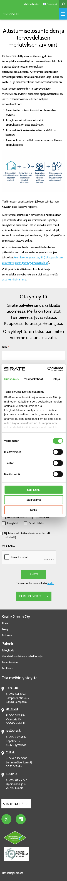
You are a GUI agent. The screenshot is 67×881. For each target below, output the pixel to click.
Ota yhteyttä (13, 803)
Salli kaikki (33, 489)
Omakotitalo (36, 523)
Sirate (5, 623)
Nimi (5, 347)
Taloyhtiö (12, 523)
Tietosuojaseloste (12, 873)
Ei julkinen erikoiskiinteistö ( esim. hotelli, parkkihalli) (27, 535)
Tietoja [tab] (55, 378)
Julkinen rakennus (17, 517)
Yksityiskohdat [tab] (33, 378)
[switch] (58, 452)
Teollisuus (43, 517)
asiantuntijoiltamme (14, 279)
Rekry (4, 629)
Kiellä (33, 509)
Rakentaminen (10, 662)
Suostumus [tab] (11, 378)
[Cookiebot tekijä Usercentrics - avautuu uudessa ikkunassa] (48, 369)
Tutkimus (6, 635)
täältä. (51, 583)
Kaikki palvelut (30, 596)
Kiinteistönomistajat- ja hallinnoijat (22, 656)
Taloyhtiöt (7, 650)
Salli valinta (33, 499)
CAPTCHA (8, 546)
